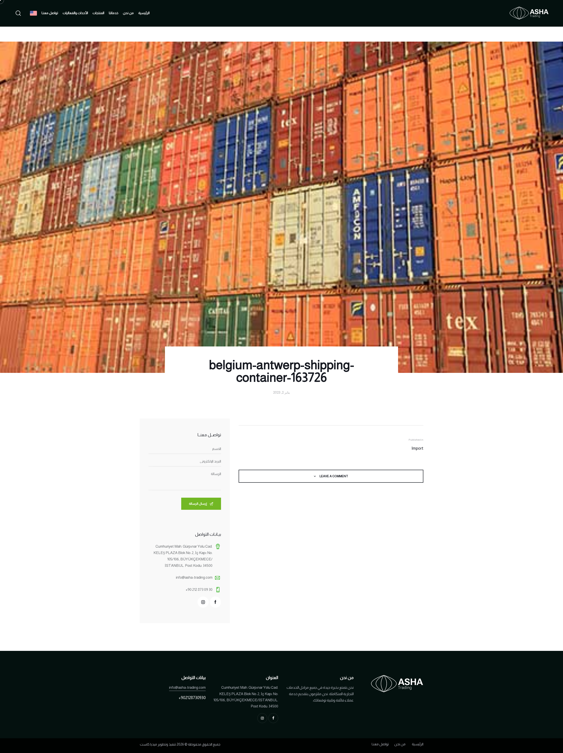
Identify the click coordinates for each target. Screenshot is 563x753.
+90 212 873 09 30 (199, 589)
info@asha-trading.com (194, 577)
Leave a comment (333, 476)
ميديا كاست (148, 744)
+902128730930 (192, 697)
